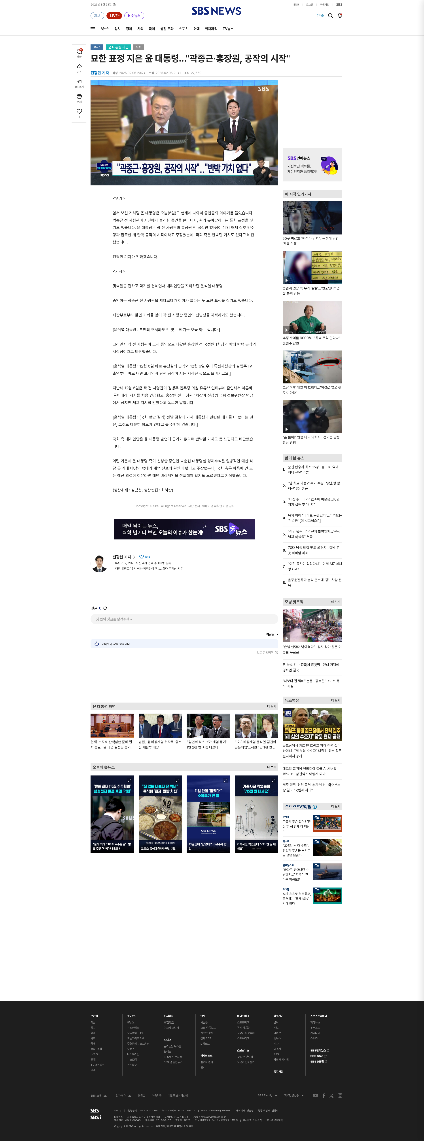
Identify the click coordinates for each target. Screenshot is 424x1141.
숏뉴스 (277, 1038)
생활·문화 (167, 29)
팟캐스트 (315, 1027)
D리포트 (205, 1043)
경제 (129, 29)
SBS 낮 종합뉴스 (173, 1062)
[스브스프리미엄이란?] (315, 806)
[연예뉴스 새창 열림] (312, 164)
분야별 (94, 1015)
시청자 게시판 (281, 1059)
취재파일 (211, 29)
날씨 (276, 1022)
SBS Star (316, 1055)
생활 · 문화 (96, 1049)
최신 (93, 1022)
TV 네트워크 (97, 1065)
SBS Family (268, 1096)
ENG (296, 4)
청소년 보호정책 (275, 1120)
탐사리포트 (206, 1054)
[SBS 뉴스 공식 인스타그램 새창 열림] (340, 1095)
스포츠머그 (243, 1022)
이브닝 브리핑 (171, 1027)
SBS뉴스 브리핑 (173, 1057)
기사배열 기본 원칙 (252, 1120)
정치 (117, 29)
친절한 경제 (207, 1033)
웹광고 (141, 1095)
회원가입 (324, 4)
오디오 (167, 1039)
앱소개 (277, 1049)
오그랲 (286, 817)
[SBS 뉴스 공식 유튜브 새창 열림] (315, 1095)
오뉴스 (130, 1049)
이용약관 (157, 1095)
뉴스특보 (132, 1065)
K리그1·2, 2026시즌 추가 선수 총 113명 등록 (143, 563)
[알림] (339, 15)
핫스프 (286, 841)
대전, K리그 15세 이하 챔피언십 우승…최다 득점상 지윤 (149, 568)
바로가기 (278, 1015)
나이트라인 (133, 1054)
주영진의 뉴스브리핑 (138, 1043)
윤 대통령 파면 (118, 47)
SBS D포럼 (317, 1061)
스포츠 (183, 29)
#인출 (320, 15)
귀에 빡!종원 (243, 1027)
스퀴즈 (314, 1038)
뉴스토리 (132, 1059)
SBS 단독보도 (208, 1027)
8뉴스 (104, 29)
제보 (276, 1027)
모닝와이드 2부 (135, 1038)
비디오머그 (243, 1015)
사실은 (204, 1022)
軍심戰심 (169, 1022)
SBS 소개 (99, 1096)
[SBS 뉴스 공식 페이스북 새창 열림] (323, 1095)
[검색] (330, 15)
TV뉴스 (228, 29)
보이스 (167, 1051)
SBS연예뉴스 (318, 1050)
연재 (203, 1015)
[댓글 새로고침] (105, 608)
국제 (152, 29)
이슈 (93, 1070)
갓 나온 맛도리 (245, 1057)
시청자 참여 (122, 1096)
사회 (140, 29)
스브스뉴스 (243, 1049)
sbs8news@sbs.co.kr (220, 1110)
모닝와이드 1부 (135, 1033)
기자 (276, 1043)
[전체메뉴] (92, 28)
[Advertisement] (184, 678)
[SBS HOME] (339, 4)
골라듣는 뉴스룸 (172, 1046)
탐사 (203, 1067)
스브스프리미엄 (318, 1015)
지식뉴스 (315, 1022)
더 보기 (270, 705)
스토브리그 (243, 1038)
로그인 (309, 4)
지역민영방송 (294, 1096)
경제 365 (206, 1038)
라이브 (277, 1033)
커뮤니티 (315, 1033)
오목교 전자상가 (246, 1062)
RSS (276, 1054)
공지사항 (278, 1071)
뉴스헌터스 (133, 1027)
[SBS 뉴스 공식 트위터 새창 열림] (331, 1095)
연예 (196, 29)
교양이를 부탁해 (246, 1033)
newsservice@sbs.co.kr (213, 1117)
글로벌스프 (288, 865)
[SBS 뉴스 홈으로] (216, 11)
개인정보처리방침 (178, 1095)
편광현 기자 (122, 557)
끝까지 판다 (207, 1062)
